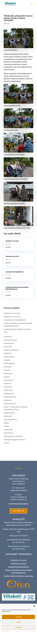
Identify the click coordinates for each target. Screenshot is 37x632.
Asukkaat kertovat (10, 340)
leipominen (8, 373)
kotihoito (7, 360)
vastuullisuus (8, 433)
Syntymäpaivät (9, 413)
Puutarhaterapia (10, 403)
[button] (34, 606)
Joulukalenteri (9, 343)
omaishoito (8, 387)
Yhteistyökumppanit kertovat (14, 440)
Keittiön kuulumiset (11, 350)
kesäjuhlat (7, 353)
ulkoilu (6, 423)
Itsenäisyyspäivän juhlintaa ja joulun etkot (18, 576)
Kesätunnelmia (9, 357)
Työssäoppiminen (10, 419)
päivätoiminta (9, 393)
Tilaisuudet (8, 416)
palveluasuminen (10, 397)
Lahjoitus (7, 370)
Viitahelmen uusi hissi (12, 256)
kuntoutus (7, 367)
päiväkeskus (8, 390)
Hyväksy (18, 617)
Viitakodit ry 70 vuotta (12, 241)
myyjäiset (7, 383)
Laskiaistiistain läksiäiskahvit (14, 272)
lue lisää (8, 247)
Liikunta (7, 377)
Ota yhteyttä (18, 511)
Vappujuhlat (8, 429)
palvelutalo (8, 400)
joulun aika (8, 347)
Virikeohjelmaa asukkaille (13, 436)
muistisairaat (8, 380)
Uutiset (6, 426)
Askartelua (8, 337)
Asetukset (18, 627)
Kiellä (18, 622)
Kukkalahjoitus (9, 363)
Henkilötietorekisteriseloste (18, 504)
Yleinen (6, 443)
